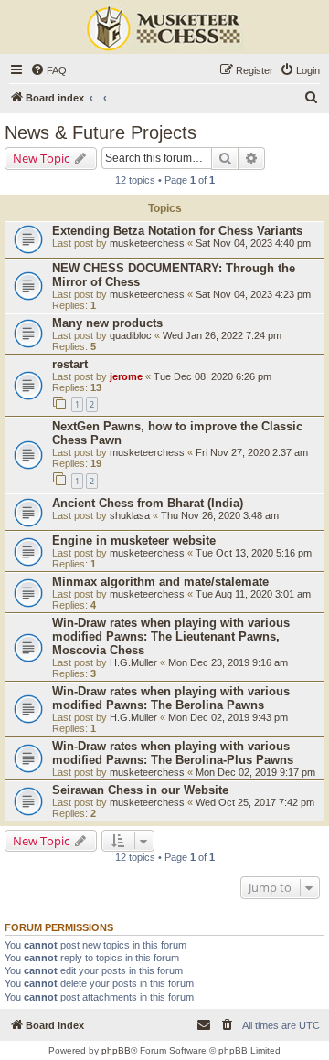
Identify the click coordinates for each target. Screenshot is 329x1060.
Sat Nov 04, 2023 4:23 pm (253, 294)
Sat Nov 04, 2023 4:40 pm (253, 243)
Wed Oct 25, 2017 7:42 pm (255, 802)
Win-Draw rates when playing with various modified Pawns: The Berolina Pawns (171, 698)
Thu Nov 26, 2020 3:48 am (220, 515)
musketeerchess (147, 243)
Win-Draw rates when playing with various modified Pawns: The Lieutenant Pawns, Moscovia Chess (171, 636)
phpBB (116, 1050)
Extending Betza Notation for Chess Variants (177, 231)
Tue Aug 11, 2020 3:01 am (253, 593)
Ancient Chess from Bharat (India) (147, 503)
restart (70, 364)
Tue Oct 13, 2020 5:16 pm (254, 552)
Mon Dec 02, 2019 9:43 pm (228, 717)
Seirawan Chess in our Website (140, 790)
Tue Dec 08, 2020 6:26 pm (212, 376)
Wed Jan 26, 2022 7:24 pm (222, 335)
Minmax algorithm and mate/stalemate (160, 581)
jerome (126, 376)
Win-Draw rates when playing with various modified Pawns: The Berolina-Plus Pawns (172, 753)
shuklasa (130, 515)
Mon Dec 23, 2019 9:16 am (228, 662)
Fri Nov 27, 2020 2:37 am (252, 452)
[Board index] (164, 29)
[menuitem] (48, 70)
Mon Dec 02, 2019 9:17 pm (255, 772)
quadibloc (131, 335)
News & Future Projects (100, 132)
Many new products (107, 323)
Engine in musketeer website (134, 540)
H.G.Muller (133, 662)
